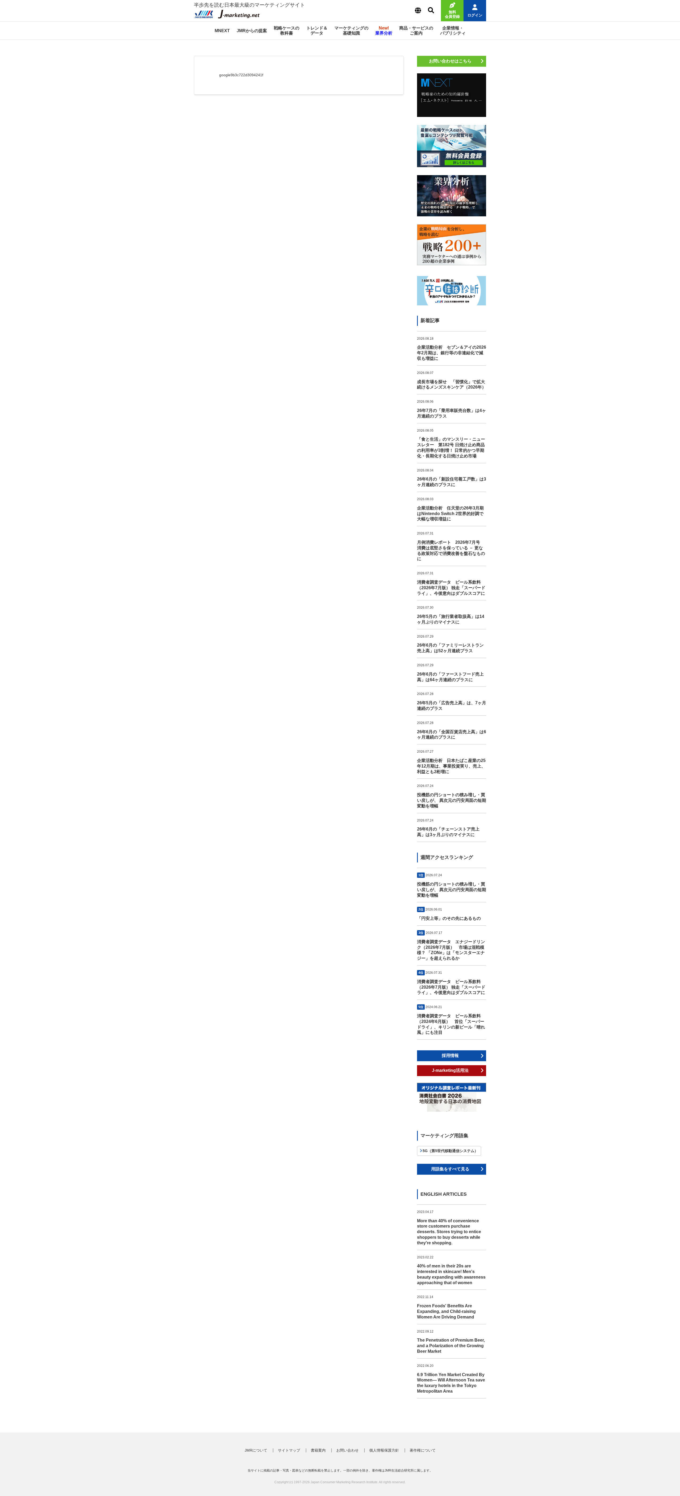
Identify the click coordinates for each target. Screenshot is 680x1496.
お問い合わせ (347, 1450)
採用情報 (450, 1055)
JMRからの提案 (252, 30)
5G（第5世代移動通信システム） (450, 1151)
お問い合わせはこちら (450, 61)
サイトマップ (289, 1450)
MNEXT (222, 30)
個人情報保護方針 (384, 1450)
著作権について (423, 1450)
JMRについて (256, 1450)
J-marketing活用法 (450, 1070)
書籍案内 (318, 1450)
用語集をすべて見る (450, 1169)
